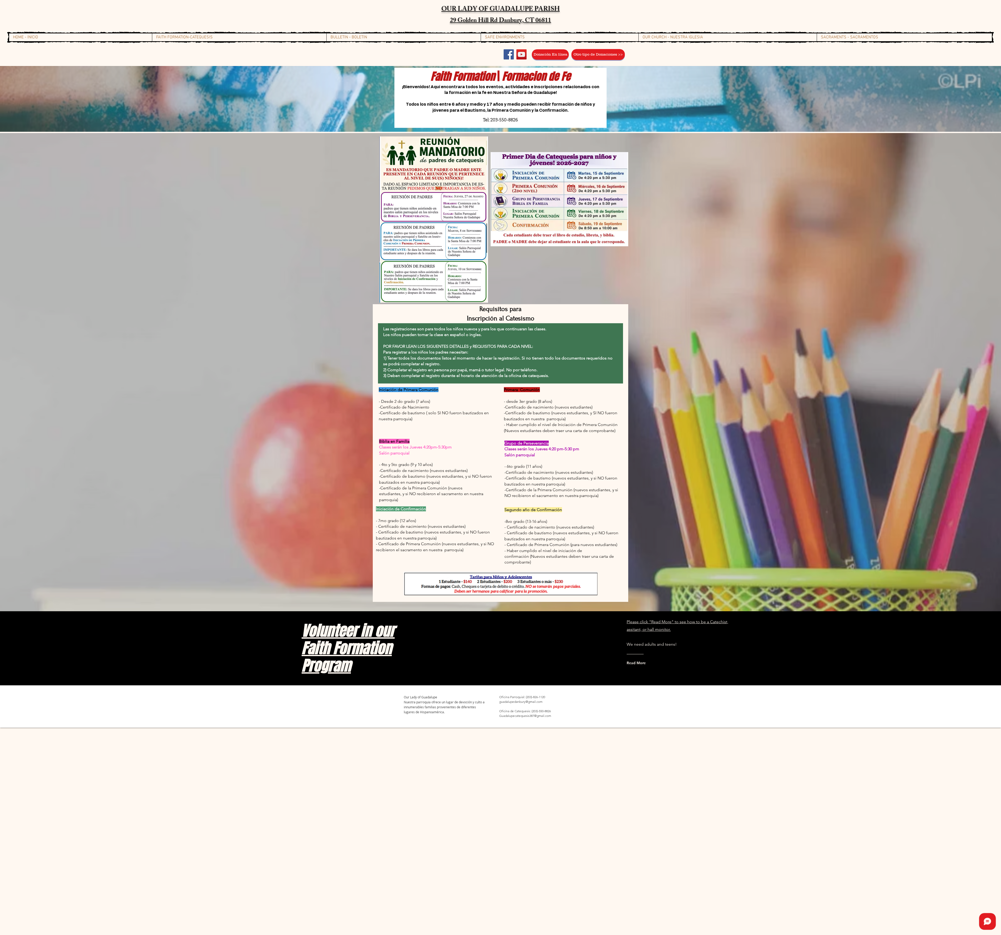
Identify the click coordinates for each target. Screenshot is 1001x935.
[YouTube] (521, 54)
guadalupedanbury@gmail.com (520, 702)
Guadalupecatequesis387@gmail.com (525, 716)
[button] (239, 37)
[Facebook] (509, 54)
